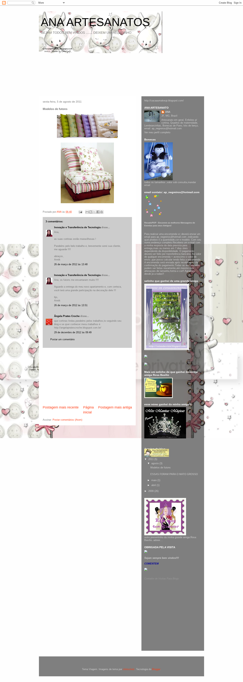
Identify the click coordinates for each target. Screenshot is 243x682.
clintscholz (129, 669)
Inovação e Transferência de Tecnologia (77, 227)
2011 (151, 459)
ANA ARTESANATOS (95, 22)
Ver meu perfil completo (157, 132)
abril (154, 485)
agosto (155, 463)
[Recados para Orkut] (145, 552)
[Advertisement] (87, 376)
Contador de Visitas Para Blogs (161, 578)
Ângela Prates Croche (67, 316)
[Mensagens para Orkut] (153, 217)
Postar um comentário (62, 339)
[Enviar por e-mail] (87, 212)
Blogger (156, 669)
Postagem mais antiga (115, 407)
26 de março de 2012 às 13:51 (71, 305)
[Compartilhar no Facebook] (98, 212)
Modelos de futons (160, 467)
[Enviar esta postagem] (80, 211)
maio (154, 480)
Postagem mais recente (61, 407)
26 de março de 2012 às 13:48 (71, 264)
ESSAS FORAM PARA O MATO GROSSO (174, 474)
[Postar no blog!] (91, 212)
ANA (167, 112)
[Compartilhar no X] (94, 212)
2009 (151, 491)
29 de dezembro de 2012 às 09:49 (73, 332)
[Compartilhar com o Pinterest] (101, 212)
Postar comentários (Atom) (67, 419)
